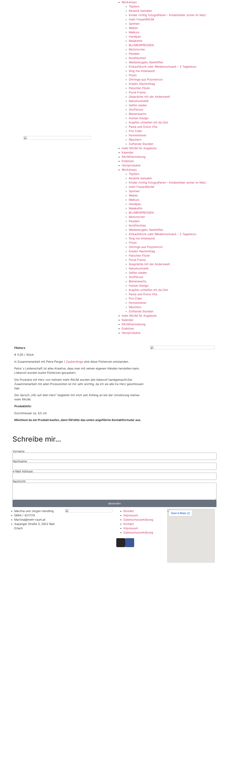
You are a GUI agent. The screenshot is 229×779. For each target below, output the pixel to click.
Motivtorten (137, 49)
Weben (133, 28)
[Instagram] (120, 542)
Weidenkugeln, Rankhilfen (146, 62)
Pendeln (134, 53)
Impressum (130, 515)
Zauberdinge (74, 361)
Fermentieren (137, 135)
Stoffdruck (136, 109)
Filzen (133, 75)
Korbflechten (137, 58)
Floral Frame (137, 92)
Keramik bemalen (140, 11)
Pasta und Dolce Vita (143, 126)
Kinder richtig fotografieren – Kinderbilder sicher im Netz (167, 15)
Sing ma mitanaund (142, 71)
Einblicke (128, 161)
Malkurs (134, 32)
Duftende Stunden (141, 144)
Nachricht (19, 481)
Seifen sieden (138, 105)
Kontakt (128, 511)
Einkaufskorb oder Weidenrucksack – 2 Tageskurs (162, 66)
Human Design (138, 118)
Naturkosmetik (139, 101)
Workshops (129, 2)
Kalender (127, 152)
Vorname (19, 451)
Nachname (20, 461)
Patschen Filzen (139, 88)
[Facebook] (129, 542)
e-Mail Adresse (23, 471)
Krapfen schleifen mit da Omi (148, 122)
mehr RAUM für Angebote (139, 148)
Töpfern (134, 6)
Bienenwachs (137, 114)
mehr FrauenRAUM (141, 19)
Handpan (135, 36)
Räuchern (135, 139)
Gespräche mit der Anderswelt (149, 96)
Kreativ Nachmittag (142, 84)
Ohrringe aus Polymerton (146, 79)
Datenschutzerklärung (138, 519)
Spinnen (134, 23)
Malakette (135, 41)
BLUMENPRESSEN (141, 45)
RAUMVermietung (133, 157)
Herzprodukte (131, 165)
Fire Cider (135, 131)
